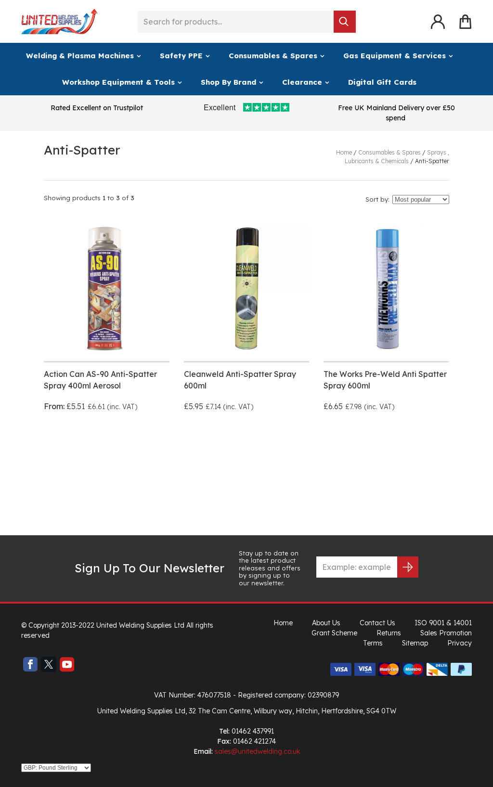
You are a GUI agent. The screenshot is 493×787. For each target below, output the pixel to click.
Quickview (140, 441)
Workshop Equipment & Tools (118, 82)
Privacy (459, 643)
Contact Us (377, 623)
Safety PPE (181, 55)
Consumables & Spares (273, 55)
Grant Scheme (334, 633)
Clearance (302, 82)
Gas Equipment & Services (394, 55)
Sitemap (415, 643)
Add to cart (212, 441)
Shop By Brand (228, 82)
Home (283, 623)
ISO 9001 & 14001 (443, 623)
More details (73, 441)
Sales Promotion (446, 633)
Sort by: (377, 199)
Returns (388, 633)
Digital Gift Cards (382, 82)
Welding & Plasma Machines (80, 55)
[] (345, 22)
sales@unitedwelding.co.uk (257, 751)
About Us (326, 623)
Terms (373, 643)
